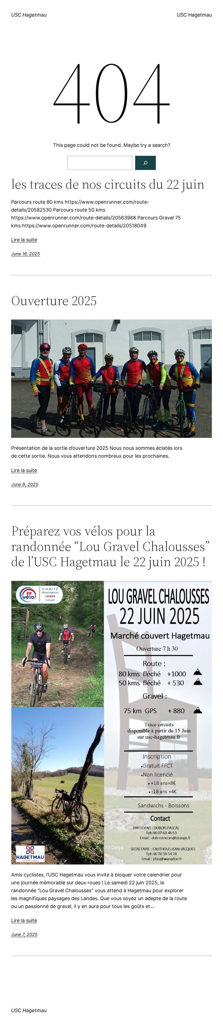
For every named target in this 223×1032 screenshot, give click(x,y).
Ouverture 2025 (54, 300)
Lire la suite (24, 240)
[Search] (145, 163)
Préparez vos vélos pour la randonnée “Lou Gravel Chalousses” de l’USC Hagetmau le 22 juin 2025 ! (110, 546)
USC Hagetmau (29, 15)
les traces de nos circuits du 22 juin (108, 184)
